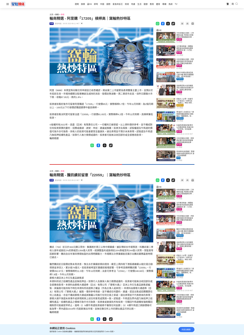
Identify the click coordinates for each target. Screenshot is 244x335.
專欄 (57, 14)
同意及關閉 (186, 330)
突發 (178, 158)
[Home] (18, 4)
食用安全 (180, 105)
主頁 (51, 14)
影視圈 (179, 39)
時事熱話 (180, 79)
